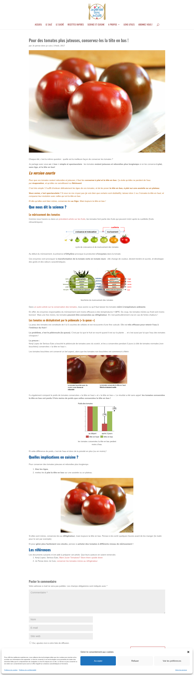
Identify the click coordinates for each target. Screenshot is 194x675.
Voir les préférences (172, 661)
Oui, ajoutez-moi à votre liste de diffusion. (50, 643)
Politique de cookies (10, 670)
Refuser (135, 661)
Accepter (98, 661)
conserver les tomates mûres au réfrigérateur (77, 561)
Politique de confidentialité (27, 670)
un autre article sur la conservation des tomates (55, 307)
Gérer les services (181, 670)
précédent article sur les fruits (72, 219)
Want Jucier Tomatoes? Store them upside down (81, 557)
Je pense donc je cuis (42, 46)
